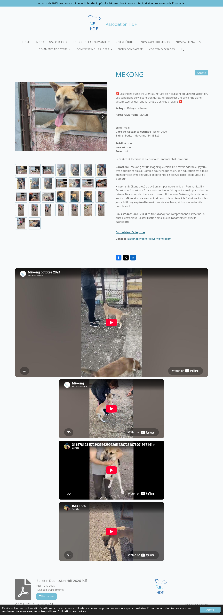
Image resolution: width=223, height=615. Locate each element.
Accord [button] (210, 609)
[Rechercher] (182, 49)
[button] (21, 170)
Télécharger (46, 596)
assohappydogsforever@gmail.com (149, 239)
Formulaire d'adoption (130, 232)
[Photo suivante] (102, 116)
